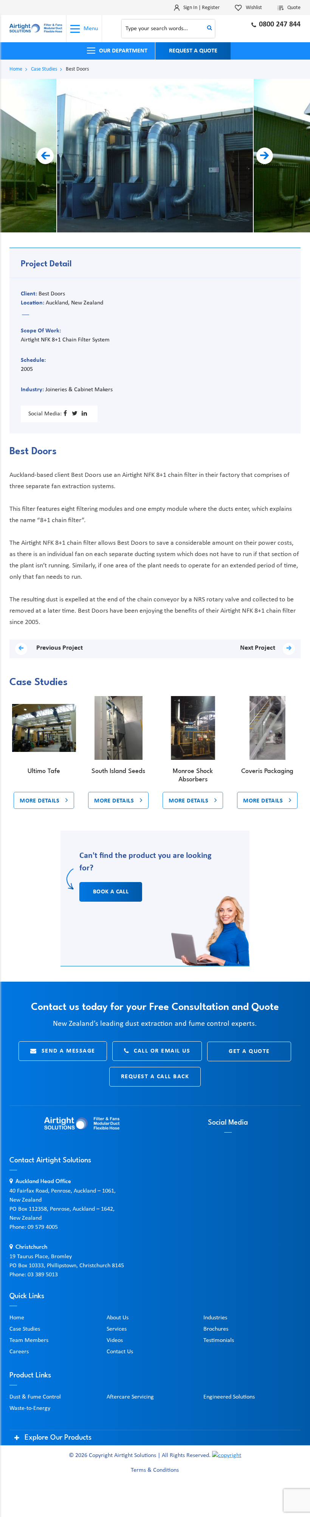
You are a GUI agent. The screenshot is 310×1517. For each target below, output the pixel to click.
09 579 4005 (43, 1227)
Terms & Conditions (155, 1470)
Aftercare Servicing (130, 1397)
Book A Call (111, 892)
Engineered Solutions (229, 1397)
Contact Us (120, 1352)
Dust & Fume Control (35, 1397)
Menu (91, 29)
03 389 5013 (43, 1275)
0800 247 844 (280, 24)
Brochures (215, 1329)
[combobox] (168, 28)
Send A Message (68, 1051)
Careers (19, 1352)
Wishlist (254, 8)
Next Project (257, 648)
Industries (215, 1318)
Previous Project (59, 648)
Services (117, 1329)
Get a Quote (249, 1051)
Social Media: (45, 414)
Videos (115, 1340)
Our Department (123, 51)
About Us (118, 1318)
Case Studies (44, 69)
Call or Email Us (162, 1051)
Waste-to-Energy (29, 1408)
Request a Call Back (155, 1077)
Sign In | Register (201, 8)
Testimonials (218, 1340)
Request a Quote (193, 51)
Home (15, 69)
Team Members (28, 1340)
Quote (294, 8)
